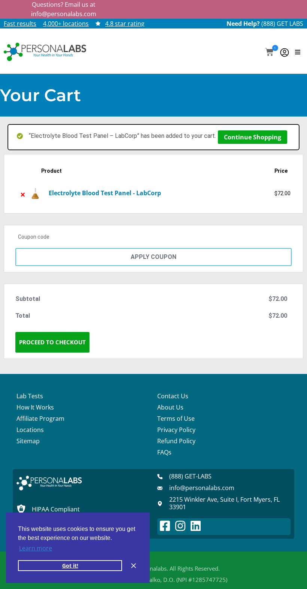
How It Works (35, 407)
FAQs (164, 452)
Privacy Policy (176, 430)
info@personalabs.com (63, 14)
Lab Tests (29, 396)
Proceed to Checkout (52, 342)
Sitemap (28, 441)
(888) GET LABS (282, 23)
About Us (170, 407)
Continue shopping (252, 137)
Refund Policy (176, 441)
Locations (30, 430)
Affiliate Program (40, 418)
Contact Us (172, 396)
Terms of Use (176, 418)
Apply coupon (153, 256)
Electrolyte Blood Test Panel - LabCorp (105, 193)
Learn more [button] (35, 548)
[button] (269, 53)
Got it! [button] (70, 565)
